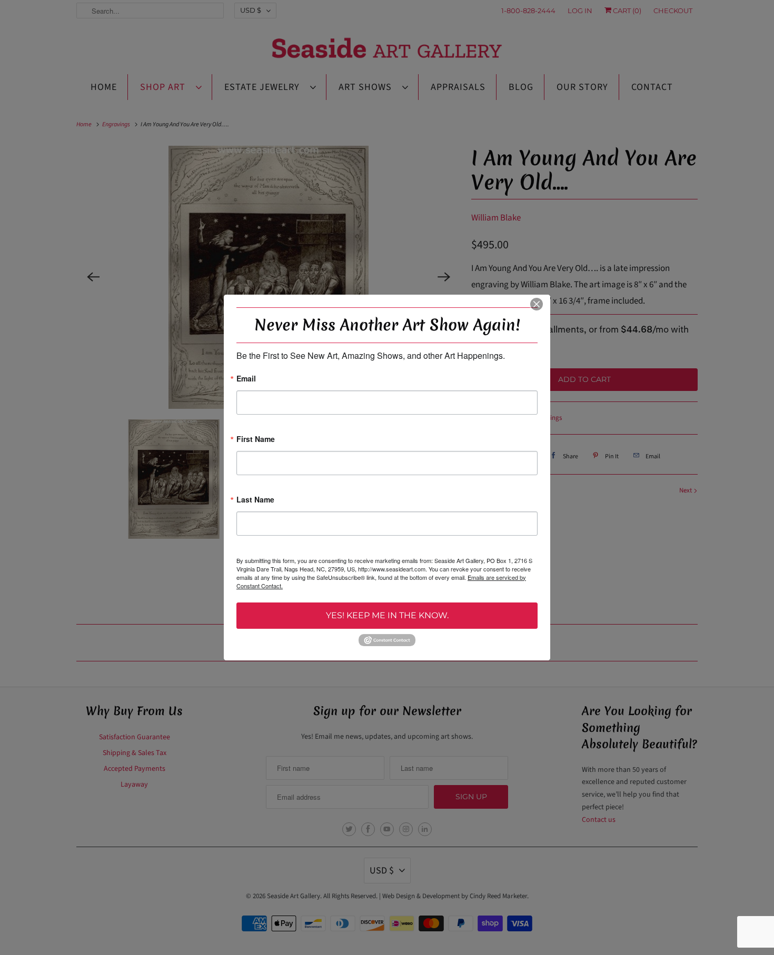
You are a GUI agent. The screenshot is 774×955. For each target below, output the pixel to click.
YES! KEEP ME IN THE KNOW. (387, 615)
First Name (255, 439)
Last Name (255, 500)
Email (246, 379)
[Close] (536, 304)
